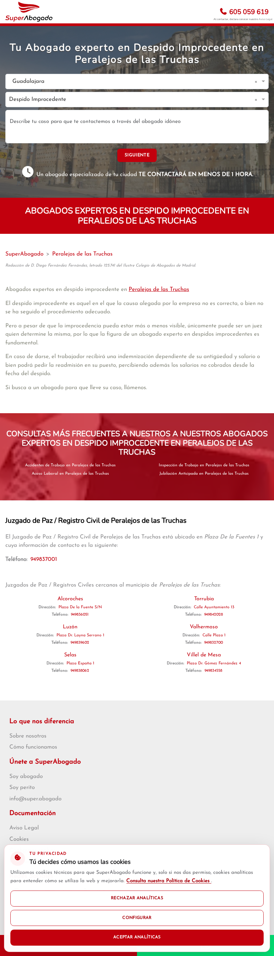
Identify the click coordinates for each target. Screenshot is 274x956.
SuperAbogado (24, 254)
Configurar (136, 918)
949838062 (80, 671)
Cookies (19, 839)
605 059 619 (248, 11)
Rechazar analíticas (137, 898)
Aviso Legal (265, 19)
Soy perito (22, 787)
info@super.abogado (35, 799)
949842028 (213, 615)
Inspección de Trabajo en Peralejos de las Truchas (204, 465)
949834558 (213, 671)
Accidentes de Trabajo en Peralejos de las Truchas (70, 465)
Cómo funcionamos (33, 747)
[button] (257, 81)
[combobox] (130, 82)
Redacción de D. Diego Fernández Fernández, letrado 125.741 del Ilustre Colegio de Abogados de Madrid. (100, 266)
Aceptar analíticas (137, 937)
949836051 (80, 615)
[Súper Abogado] (28, 11)
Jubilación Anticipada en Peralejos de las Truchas (204, 474)
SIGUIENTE (137, 155)
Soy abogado (26, 776)
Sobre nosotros (27, 736)
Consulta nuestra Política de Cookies (168, 881)
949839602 (80, 643)
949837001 (43, 559)
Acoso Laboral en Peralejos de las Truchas (70, 474)
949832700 (213, 643)
